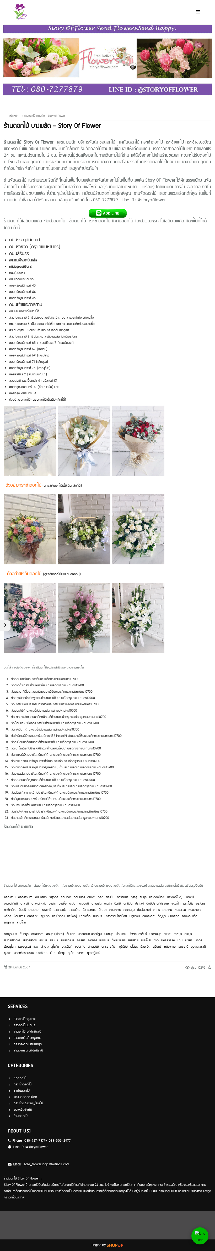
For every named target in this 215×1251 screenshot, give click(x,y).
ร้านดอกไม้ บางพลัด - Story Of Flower (44, 116)
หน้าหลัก (13, 116)
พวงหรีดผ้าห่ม (23, 1109)
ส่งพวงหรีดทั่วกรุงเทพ (27, 1038)
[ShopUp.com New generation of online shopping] (115, 1245)
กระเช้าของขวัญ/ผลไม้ (28, 1103)
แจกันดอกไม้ (22, 1091)
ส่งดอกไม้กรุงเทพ (25, 1019)
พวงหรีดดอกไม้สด (25, 1097)
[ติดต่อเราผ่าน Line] (199, 1235)
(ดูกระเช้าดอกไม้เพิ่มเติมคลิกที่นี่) (61, 485)
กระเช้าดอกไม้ (23, 1084)
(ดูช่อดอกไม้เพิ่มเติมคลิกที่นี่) (48, 399)
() (62, 574)
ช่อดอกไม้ (20, 1078)
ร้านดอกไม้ (21, 1116)
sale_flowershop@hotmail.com (46, 1164)
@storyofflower (36, 1147)
